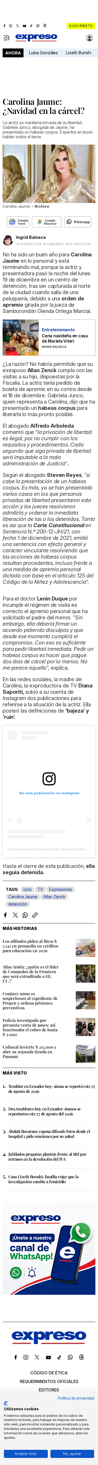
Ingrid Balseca (31, 237)
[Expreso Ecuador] (49, 1342)
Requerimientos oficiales (49, 1381)
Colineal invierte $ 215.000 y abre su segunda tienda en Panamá (29, 1051)
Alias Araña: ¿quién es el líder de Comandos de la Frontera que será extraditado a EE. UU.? (31, 974)
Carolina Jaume (22, 896)
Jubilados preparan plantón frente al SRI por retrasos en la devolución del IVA (47, 1156)
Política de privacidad (76, 1398)
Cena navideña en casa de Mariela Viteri (65, 338)
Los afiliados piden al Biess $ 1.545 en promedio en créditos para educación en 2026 (30, 945)
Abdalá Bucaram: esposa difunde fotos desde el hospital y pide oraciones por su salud (49, 1133)
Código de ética (49, 1372)
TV (40, 889)
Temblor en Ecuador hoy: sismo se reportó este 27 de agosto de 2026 (51, 1088)
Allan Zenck (54, 896)
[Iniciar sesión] (90, 38)
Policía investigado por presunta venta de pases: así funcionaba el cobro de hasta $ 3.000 (30, 1027)
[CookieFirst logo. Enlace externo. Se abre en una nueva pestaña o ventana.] (6, 1403)
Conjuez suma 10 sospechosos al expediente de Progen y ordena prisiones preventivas (30, 1000)
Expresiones (60, 889)
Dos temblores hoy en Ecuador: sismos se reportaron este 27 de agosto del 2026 (44, 1111)
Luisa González (43, 52)
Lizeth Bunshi (78, 52)
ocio (27, 889)
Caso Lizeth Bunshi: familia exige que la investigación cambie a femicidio (43, 1179)
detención (17, 904)
